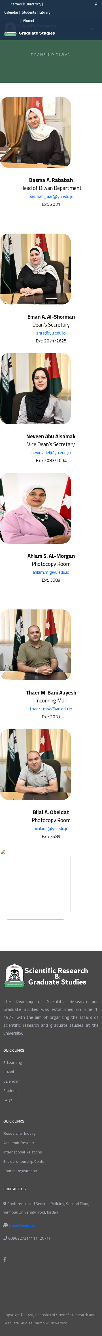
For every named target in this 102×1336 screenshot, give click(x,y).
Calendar (11, 12)
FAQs (7, 1100)
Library (44, 12)
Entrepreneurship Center (24, 1161)
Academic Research (20, 1142)
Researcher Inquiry (19, 1133)
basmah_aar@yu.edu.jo (51, 196)
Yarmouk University (26, 4)
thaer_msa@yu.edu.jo (51, 708)
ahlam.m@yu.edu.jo (51, 572)
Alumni (28, 20)
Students (29, 12)
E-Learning (12, 1062)
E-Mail (8, 1071)
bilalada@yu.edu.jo (51, 828)
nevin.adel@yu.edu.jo (51, 452)
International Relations (22, 1152)
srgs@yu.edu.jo (51, 333)
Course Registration (20, 1170)
